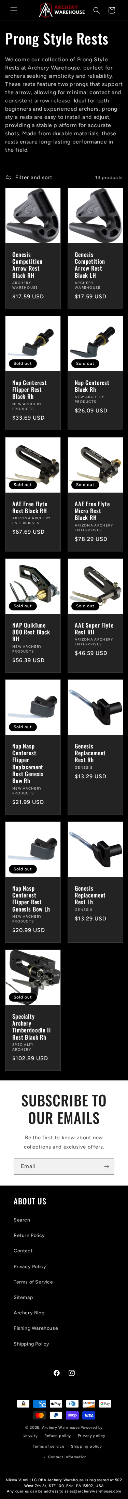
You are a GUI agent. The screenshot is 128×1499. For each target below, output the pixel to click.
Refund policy (57, 1436)
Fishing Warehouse (36, 1328)
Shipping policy (86, 1446)
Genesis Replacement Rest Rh (90, 753)
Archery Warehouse (61, 1427)
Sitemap (23, 1297)
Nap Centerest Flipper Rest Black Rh (29, 389)
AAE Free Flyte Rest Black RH (29, 507)
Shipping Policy (31, 1344)
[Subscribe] (106, 1167)
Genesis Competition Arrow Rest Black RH (27, 265)
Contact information (67, 1457)
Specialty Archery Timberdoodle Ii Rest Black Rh (31, 1027)
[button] (13, 10)
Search (22, 1220)
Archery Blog (29, 1313)
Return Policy (29, 1235)
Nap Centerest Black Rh (92, 386)
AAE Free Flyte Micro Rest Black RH (92, 510)
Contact (23, 1251)
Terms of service (48, 1446)
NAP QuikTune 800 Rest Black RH (31, 631)
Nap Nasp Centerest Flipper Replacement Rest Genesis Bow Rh (28, 763)
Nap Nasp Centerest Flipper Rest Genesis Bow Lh (31, 899)
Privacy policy (91, 1436)
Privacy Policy (30, 1266)
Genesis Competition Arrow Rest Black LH (90, 265)
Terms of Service (33, 1282)
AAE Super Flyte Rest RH (94, 628)
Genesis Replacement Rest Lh (90, 895)
